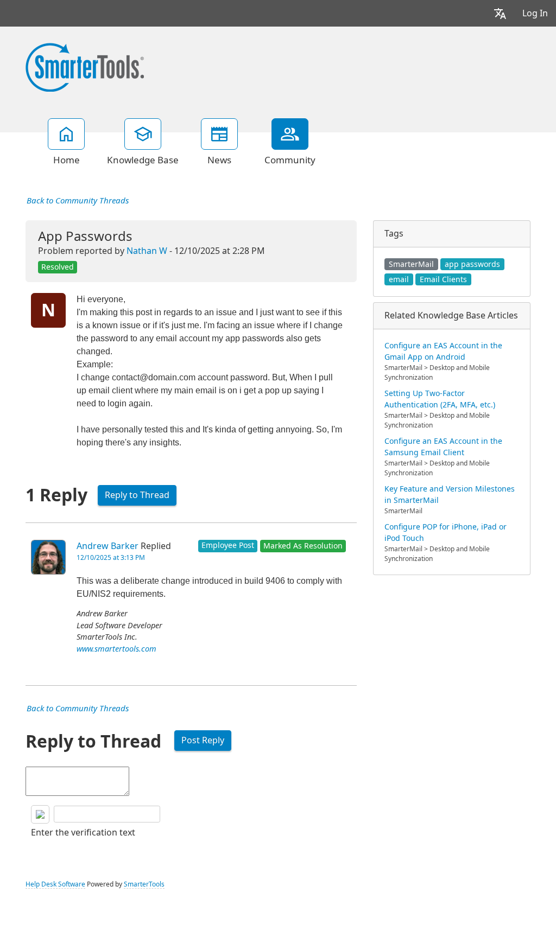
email (399, 279)
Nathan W (147, 251)
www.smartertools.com (116, 649)
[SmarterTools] (85, 66)
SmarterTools (144, 884)
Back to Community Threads (78, 201)
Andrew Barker (107, 546)
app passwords (472, 264)
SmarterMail (411, 264)
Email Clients (443, 279)
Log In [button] (535, 13)
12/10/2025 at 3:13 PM (111, 558)
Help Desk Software (55, 884)
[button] (500, 13)
